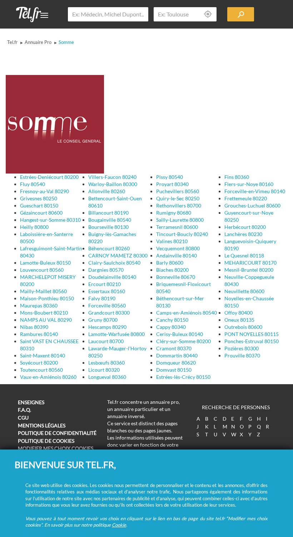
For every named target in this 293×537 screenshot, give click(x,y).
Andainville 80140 (176, 255)
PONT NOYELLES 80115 (251, 334)
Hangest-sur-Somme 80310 (50, 220)
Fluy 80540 (32, 184)
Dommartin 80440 (177, 355)
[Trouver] (240, 14)
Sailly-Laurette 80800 (180, 220)
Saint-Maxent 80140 (42, 355)
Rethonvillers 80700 (178, 205)
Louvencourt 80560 (42, 270)
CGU (23, 418)
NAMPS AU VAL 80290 (46, 320)
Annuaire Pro (38, 42)
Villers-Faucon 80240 (112, 177)
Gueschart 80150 (39, 205)
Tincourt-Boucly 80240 (182, 234)
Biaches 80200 (172, 270)
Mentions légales (41, 425)
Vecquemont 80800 (178, 248)
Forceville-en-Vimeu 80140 (254, 191)
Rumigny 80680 (173, 213)
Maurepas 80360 (39, 305)
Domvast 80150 (174, 370)
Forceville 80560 (107, 305)
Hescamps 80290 (107, 327)
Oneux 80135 (239, 320)
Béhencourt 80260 (109, 248)
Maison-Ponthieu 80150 (47, 298)
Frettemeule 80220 (245, 198)
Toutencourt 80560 (41, 370)
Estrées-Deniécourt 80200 (49, 177)
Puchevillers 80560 (177, 191)
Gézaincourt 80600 (41, 213)
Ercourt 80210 (104, 284)
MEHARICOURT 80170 (250, 263)
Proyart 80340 (172, 184)
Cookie (119, 525)
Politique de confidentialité (57, 433)
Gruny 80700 (103, 320)
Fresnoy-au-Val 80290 (44, 191)
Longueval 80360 (107, 377)
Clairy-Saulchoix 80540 (114, 263)
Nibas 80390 (34, 327)
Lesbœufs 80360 (106, 363)
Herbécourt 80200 (245, 227)
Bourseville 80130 (108, 227)
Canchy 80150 (172, 320)
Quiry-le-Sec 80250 (177, 198)
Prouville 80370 (242, 355)
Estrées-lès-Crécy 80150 (183, 377)
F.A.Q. (24, 410)
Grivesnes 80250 (38, 198)
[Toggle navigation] (44, 15)
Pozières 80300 (241, 348)
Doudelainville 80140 (112, 277)
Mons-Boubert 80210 (44, 313)
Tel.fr (12, 42)
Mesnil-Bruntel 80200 (248, 270)
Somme (66, 42)
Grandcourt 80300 (109, 313)
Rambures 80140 (39, 334)
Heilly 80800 (34, 227)
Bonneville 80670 (175, 277)
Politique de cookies (46, 441)
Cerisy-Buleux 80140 (179, 334)
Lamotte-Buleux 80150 (45, 263)
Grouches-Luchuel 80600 (252, 205)
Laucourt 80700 (106, 341)
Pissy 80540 (169, 177)
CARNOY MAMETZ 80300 (118, 255)
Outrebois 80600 (243, 327)
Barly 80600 (169, 263)
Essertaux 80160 (106, 291)
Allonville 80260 (106, 191)
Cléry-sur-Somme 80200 (183, 341)
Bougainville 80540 (109, 220)
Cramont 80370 (174, 348)
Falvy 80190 (101, 298)
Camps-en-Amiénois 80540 (186, 313)
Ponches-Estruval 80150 (251, 341)
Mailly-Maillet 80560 (43, 291)
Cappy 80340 (171, 327)
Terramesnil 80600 (177, 227)
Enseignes (31, 402)
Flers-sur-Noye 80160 (248, 184)
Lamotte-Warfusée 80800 (116, 334)
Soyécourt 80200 (39, 363)
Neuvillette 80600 (244, 291)
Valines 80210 (172, 241)
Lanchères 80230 (243, 234)
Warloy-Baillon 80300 (112, 184)
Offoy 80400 (238, 313)
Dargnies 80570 (106, 270)
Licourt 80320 (104, 370)
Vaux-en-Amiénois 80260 (48, 377)
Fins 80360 (236, 177)
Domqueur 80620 (176, 363)
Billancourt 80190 (108, 213)
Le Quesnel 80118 (244, 255)
